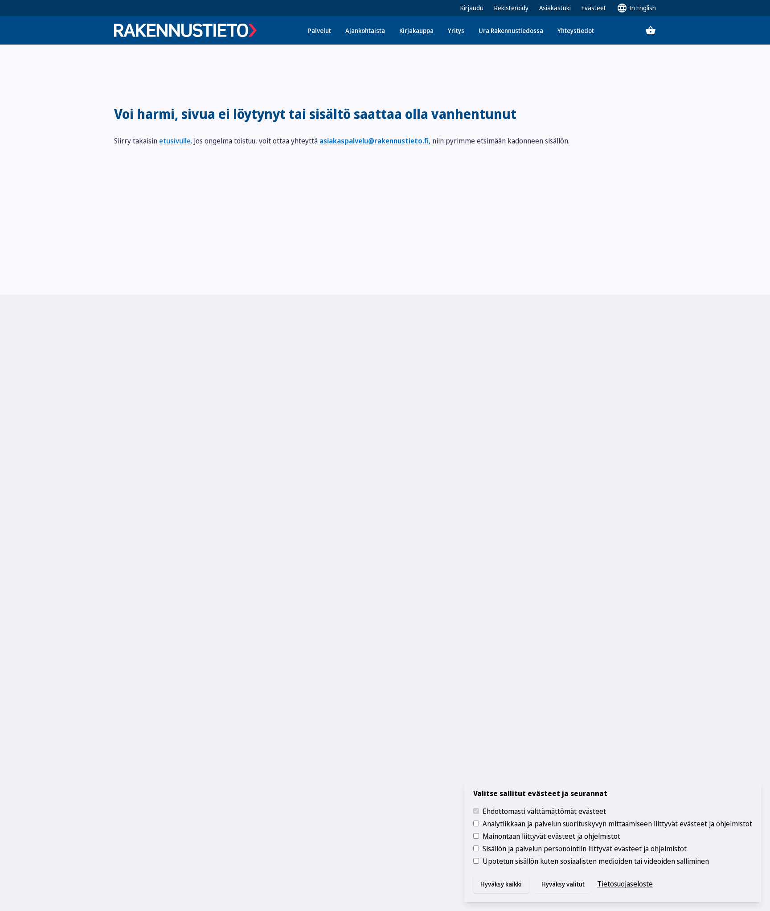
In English (642, 8)
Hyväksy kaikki (501, 884)
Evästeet (594, 8)
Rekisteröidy (511, 8)
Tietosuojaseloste (625, 884)
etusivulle (175, 141)
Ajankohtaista (365, 30)
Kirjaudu (471, 8)
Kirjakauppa (416, 30)
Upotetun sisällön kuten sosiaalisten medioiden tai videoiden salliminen (596, 861)
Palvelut (319, 30)
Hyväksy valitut (563, 884)
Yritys (456, 30)
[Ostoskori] (650, 30)
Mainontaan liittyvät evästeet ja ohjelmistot (551, 836)
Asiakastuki (555, 8)
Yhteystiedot (575, 30)
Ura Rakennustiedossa (511, 30)
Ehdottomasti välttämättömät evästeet (544, 811)
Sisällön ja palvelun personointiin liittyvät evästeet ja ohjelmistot (585, 849)
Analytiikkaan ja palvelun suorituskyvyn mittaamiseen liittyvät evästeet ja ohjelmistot (617, 824)
